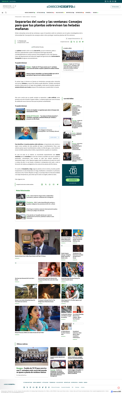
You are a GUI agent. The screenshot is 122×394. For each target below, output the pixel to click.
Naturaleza (33, 16)
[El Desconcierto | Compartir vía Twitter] (74, 42)
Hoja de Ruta (59, 12)
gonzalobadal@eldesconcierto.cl (18, 392)
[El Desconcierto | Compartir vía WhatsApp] (77, 42)
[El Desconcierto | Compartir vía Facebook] (71, 42)
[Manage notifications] (119, 388)
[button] (115, 6)
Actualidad (40, 12)
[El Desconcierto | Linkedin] (115, 1)
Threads (45, 387)
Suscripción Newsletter (65, 387)
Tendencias (49, 12)
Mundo (95, 12)
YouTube (33, 387)
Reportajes (69, 12)
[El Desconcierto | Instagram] (110, 1)
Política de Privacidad (55, 387)
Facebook (24, 387)
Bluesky (48, 387)
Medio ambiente (29, 12)
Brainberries (42, 128)
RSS (72, 387)
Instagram (30, 387)
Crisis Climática (12, 1)
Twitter (27, 387)
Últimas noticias (27, 382)
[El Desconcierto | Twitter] (108, 1)
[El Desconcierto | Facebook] (105, 1)
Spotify (39, 387)
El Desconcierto (18, 16)
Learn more (53, 137)
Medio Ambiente (26, 16)
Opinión (87, 12)
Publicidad (77, 387)
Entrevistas (79, 12)
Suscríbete (73, 180)
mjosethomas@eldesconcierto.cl (99, 391)
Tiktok (42, 387)
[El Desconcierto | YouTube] (113, 1)
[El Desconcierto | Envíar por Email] (80, 42)
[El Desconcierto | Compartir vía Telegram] (82, 42)
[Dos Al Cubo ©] (116, 392)
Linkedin (36, 387)
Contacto (82, 387)
